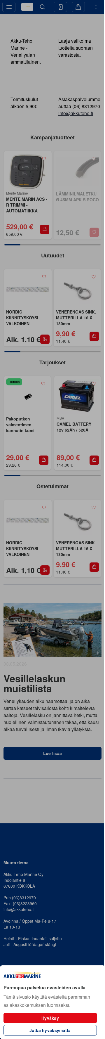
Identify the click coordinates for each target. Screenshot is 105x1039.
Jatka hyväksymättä (50, 1030)
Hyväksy (50, 1018)
